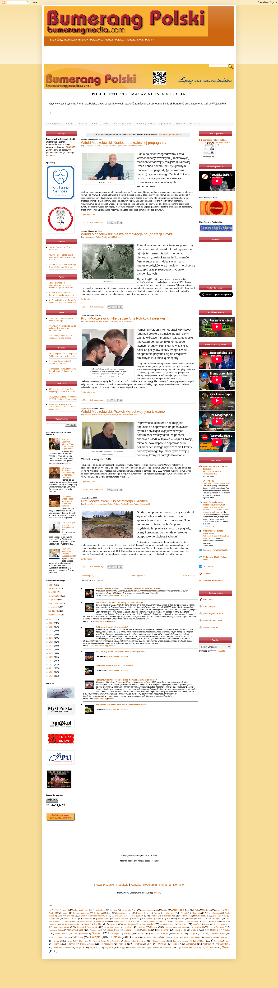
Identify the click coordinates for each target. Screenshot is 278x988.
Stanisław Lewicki (180, 941)
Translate (221, 651)
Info (168, 918)
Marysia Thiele (113, 930)
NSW (207, 930)
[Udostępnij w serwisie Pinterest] (121, 222)
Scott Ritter (116, 941)
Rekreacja (225, 937)
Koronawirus (90, 237)
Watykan (207, 944)
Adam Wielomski (80, 910)
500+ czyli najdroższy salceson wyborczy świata (69, 552)
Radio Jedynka (209, 606)
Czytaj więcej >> (88, 215)
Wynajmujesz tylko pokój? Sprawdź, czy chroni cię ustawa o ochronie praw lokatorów (216, 509)
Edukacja (169, 913)
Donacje (178, 884)
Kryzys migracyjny (221, 924)
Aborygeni (64, 910)
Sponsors (180, 123)
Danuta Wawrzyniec (124, 913)
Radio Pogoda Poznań (213, 614)
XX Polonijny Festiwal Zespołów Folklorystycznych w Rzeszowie (63, 301)
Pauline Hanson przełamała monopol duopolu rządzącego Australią (62, 257)
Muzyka (194, 930)
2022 (51, 631)
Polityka (117, 504)
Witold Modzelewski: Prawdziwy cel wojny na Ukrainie (123, 412)
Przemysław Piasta (192, 937)
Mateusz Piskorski (132, 930)
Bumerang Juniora (145, 123)
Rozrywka (83, 941)
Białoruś (207, 910)
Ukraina (114, 321)
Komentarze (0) (113, 595)
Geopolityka (89, 146)
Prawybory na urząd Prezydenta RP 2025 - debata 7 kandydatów (63, 398)
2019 (51, 642)
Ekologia (184, 913)
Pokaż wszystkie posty (170, 134)
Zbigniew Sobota (152, 948)
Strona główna (53, 123)
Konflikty (98, 146)
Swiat (125, 146)
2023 (51, 627)
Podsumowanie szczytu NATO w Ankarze (114, 666)
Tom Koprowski (106, 944)
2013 (51, 664)
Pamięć (127, 933)
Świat (106, 123)
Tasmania (218, 941)
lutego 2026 (53, 611)
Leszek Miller (180, 927)
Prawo (176, 937)
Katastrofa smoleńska (69, 924)
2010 (51, 676)
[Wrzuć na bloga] (112, 222)
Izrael (200, 919)
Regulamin (150, 884)
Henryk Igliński (103, 919)
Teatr (227, 941)
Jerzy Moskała (149, 921)
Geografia (89, 504)
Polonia (69, 123)
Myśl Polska (208, 481)
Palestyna (115, 934)
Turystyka (137, 944)
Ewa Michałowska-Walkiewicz (94, 916)
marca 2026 (53, 607)
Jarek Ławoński (102, 921)
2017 (51, 649)
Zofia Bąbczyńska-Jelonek (205, 948)
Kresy (206, 924)
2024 (51, 623)
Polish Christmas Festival (60, 937)
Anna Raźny (146, 910)
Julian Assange (192, 921)
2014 (51, 661)
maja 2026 (53, 600)
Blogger (156, 893)
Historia (88, 414)
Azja (197, 910)
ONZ (75, 934)
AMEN (51, 910)
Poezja (192, 934)
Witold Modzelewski (135, 146)
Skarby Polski (130, 941)
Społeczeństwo (160, 941)
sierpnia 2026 (54, 588)
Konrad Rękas (128, 924)
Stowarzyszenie (104, 884)
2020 (51, 638)
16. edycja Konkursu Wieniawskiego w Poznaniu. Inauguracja (68, 472)
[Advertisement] (121, 53)
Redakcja (195, 123)
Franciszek (187, 916)
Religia (56, 941)
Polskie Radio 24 (210, 628)
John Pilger (179, 921)
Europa (70, 915)
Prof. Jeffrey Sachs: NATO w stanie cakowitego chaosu (121, 651)
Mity (176, 930)
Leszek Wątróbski (216, 927)
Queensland (210, 937)
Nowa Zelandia (61, 934)
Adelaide (113, 910)
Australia (82, 123)
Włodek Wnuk (135, 948)
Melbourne (162, 930)
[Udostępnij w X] (115, 222)
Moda (183, 930)
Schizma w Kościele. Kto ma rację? (112, 627)
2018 (51, 646)
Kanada (215, 921)
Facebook (115, 376)
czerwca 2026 (54, 596)
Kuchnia (141, 927)
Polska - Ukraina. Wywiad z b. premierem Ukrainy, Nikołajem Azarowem (128, 588)
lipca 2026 (53, 592)
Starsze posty (189, 576)
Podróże (177, 933)
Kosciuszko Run (167, 924)
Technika (58, 944)
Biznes (218, 910)
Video (176, 944)
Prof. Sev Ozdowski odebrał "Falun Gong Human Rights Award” (68, 444)
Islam (191, 919)
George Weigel (221, 916)
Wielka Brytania (223, 944)
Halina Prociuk (71, 919)
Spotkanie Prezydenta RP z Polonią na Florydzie (61, 362)
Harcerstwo (88, 919)
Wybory (93, 947)
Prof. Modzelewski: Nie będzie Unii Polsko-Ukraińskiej (123, 318)
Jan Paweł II (70, 921)
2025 (51, 619)
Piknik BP (164, 934)
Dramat (157, 913)
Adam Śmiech (99, 910)
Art (156, 910)
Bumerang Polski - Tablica (215, 140)
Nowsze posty (88, 576)
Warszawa (191, 944)
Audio (164, 910)
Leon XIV (168, 927)
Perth (152, 934)
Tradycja (122, 944)
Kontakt (136, 884)
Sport (143, 941)
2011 (51, 672)
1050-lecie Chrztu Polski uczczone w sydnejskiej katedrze (67, 501)
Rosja (69, 941)
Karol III (224, 921)
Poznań (157, 937)
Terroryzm (70, 944)
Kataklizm (52, 924)
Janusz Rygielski (86, 921)
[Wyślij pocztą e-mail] (109, 222)
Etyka (59, 916)
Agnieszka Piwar (129, 910)
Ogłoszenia (165, 123)
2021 (51, 634)
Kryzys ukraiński (109, 146)
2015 (51, 657)
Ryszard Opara (99, 941)
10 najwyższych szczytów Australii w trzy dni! (68, 526)
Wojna (136, 414)
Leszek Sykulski (197, 927)
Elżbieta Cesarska (213, 913)
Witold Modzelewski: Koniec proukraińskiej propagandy (123, 143)
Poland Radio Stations (213, 620)
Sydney (198, 940)
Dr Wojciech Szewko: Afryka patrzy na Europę (61, 319)
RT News (207, 574)
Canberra (97, 913)
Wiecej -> (124, 595)
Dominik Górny (142, 913)
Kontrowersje (146, 924)
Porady (145, 937)
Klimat (86, 924)
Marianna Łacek (75, 930)
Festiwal (132, 916)
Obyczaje (84, 934)
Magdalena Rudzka (56, 930)
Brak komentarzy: (97, 222)
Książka (127, 927)
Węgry (122, 948)
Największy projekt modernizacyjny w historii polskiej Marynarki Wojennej (61, 285)
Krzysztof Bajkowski (87, 927)
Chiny (108, 913)
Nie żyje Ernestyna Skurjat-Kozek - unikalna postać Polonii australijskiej (62, 406)
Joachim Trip (164, 921)
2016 (51, 653)
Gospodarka (54, 919)
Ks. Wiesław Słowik (111, 927)
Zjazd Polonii (183, 948)
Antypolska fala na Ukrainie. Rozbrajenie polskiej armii (121, 704)
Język (205, 921)
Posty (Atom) (97, 580)
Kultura (154, 927)
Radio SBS (208, 599)
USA (149, 944)
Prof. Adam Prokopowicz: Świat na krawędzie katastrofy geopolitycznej (62, 328)
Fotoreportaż (168, 915)
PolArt (202, 934)
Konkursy (113, 924)
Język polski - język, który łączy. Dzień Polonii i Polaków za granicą (62, 371)
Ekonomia (196, 913)
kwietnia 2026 (54, 603)
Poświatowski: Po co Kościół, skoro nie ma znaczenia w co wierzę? (126, 680)
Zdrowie (167, 947)
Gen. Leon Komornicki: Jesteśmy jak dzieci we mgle (119, 602)
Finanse (154, 916)
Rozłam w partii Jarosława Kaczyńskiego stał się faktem (61, 294)
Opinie (119, 146)
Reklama (165, 884)
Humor (159, 919)
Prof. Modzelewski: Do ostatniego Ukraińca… (116, 501)
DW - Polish (208, 567)
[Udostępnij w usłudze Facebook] (118, 222)
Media (147, 930)
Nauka (226, 930)
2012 (51, 668)
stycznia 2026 (54, 615)
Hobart (149, 919)
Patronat (142, 934)
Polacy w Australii (217, 934)
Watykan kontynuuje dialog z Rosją (216, 483)
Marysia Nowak (96, 930)
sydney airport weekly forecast (216, 278)
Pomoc (135, 937)
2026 (51, 585)
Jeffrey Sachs (118, 921)
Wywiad (109, 947)
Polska (95, 123)
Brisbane (64, 913)
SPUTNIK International (213, 581)
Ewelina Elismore (118, 916)
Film (141, 915)
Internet (181, 919)
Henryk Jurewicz (121, 919)
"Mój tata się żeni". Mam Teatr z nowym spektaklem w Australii (62, 390)
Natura (215, 930)
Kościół (182, 924)
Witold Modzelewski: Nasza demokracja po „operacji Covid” (127, 234)
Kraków (196, 924)
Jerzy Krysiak (133, 921)
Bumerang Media (122, 123)
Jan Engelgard (214, 919)
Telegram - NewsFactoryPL (215, 550)
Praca (168, 937)
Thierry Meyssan (87, 944)
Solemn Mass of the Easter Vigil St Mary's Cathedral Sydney (62, 266)
